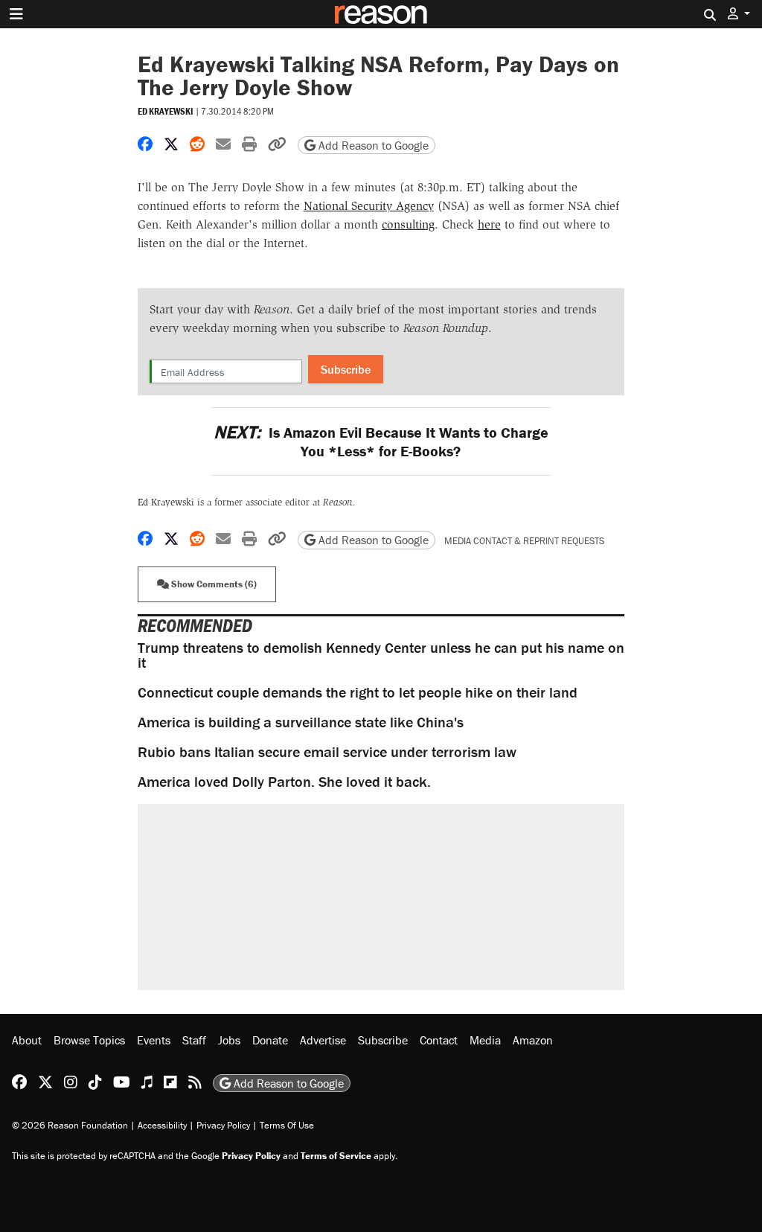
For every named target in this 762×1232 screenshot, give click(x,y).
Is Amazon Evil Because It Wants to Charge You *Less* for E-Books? (381, 441)
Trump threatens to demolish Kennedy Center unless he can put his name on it (381, 654)
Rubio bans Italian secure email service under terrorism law (327, 751)
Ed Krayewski (165, 111)
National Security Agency (369, 206)
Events (153, 1039)
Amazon (533, 1039)
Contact (439, 1039)
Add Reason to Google (372, 145)
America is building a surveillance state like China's (301, 721)
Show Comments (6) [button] (213, 584)
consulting (408, 224)
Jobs (229, 1039)
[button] (739, 13)
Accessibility (162, 1125)
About (27, 1039)
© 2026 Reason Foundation (70, 1125)
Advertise (323, 1039)
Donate (270, 1039)
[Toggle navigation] (16, 14)
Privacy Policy (223, 1125)
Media (485, 1039)
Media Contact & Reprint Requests (524, 540)
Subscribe (346, 369)
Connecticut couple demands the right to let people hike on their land (357, 692)
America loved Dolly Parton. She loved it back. (284, 781)
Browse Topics (89, 1039)
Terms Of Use (287, 1125)
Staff (194, 1039)
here (489, 224)
